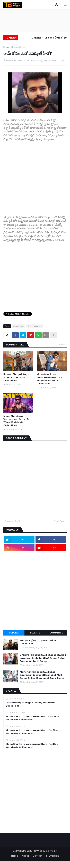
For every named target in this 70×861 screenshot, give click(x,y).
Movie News (18, 47)
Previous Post (12, 521)
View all (63, 344)
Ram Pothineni (35, 326)
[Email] (45, 335)
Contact (37, 855)
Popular (14, 632)
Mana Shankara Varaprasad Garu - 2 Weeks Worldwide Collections (49, 379)
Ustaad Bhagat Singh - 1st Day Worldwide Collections (17, 377)
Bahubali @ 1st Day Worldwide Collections (38, 642)
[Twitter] (23, 335)
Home (6, 47)
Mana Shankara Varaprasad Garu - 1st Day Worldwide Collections (32, 746)
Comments (56, 632)
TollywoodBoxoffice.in (45, 850)
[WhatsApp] (38, 335)
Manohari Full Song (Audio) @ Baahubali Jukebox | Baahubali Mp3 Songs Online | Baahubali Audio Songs (44, 38)
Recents (35, 632)
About (25, 855)
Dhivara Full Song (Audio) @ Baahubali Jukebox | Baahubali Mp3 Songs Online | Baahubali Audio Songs (43, 658)
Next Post (59, 521)
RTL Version (52, 855)
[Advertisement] (35, 176)
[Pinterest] (30, 335)
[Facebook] (15, 335)
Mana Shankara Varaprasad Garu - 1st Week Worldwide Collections (16, 421)
